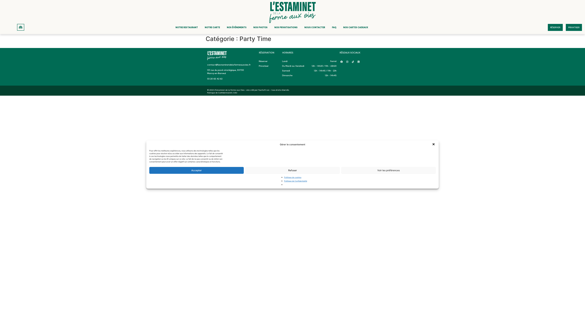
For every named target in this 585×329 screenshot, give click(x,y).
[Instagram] (347, 62)
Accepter (196, 170)
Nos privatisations (286, 27)
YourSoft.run (263, 90)
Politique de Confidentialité (295, 181)
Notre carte (212, 27)
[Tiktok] (353, 62)
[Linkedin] (358, 62)
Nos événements (236, 27)
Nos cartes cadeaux (355, 27)
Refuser (292, 170)
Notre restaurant (187, 27)
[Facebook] (342, 62)
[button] (434, 144)
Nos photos (260, 27)
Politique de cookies (292, 177)
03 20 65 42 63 (214, 79)
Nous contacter (314, 27)
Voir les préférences (388, 170)
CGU (235, 93)
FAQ (334, 27)
